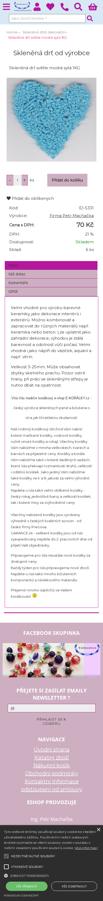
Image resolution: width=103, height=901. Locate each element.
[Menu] (6, 7)
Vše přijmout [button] (26, 886)
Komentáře (18, 282)
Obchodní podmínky (51, 773)
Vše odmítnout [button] (74, 886)
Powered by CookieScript (21, 895)
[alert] (51, 863)
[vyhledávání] (81, 8)
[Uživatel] (53, 8)
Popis (13, 265)
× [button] (98, 830)
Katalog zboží (51, 757)
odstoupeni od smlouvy (51, 789)
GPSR (13, 291)
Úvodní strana (51, 749)
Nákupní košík (51, 765)
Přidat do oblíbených (32, 198)
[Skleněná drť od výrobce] (51, 120)
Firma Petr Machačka (72, 215)
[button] (51, 875)
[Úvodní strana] (22, 6)
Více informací (86, 848)
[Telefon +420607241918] (67, 11)
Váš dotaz (16, 273)
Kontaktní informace (52, 781)
